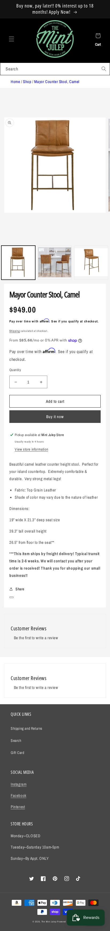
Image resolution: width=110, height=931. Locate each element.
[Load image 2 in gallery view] (55, 263)
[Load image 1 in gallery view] (18, 263)
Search (16, 740)
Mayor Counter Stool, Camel (57, 81)
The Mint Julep (49, 921)
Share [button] (19, 589)
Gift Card (17, 752)
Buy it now (55, 416)
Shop (27, 81)
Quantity (15, 370)
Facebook (18, 795)
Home (15, 81)
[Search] (104, 69)
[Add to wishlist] (11, 597)
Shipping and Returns (26, 728)
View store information (31, 449)
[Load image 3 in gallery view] (91, 263)
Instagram (18, 784)
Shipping (14, 331)
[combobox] (55, 69)
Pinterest (18, 807)
